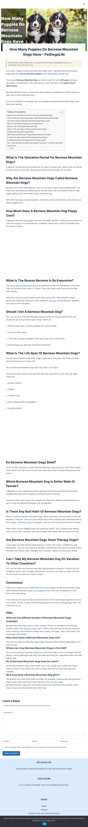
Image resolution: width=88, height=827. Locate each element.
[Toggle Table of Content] (60, 112)
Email (35, 741)
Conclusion (11, 146)
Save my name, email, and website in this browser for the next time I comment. (35, 747)
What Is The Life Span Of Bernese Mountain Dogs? (27, 129)
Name (7, 741)
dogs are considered (37, 590)
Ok (45, 824)
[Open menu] (84, 4)
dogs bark (27, 522)
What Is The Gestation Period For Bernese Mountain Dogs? (30, 115)
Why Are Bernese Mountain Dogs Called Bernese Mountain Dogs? (32, 118)
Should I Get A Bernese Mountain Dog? (22, 126)
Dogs (51, 374)
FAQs (12, 148)
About (44, 806)
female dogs (56, 167)
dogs (35, 652)
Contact (44, 810)
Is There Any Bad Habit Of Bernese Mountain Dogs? (27, 137)
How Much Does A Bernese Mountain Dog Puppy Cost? (28, 121)
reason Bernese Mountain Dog (23, 286)
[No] (85, 821)
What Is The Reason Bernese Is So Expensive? (25, 124)
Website (64, 741)
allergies (52, 301)
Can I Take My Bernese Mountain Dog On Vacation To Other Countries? (35, 143)
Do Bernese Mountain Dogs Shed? (20, 132)
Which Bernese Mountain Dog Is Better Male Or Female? (29, 135)
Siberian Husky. (31, 628)
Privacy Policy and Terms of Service (44, 813)
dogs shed (56, 467)
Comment (8, 712)
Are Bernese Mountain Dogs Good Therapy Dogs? (26, 140)
